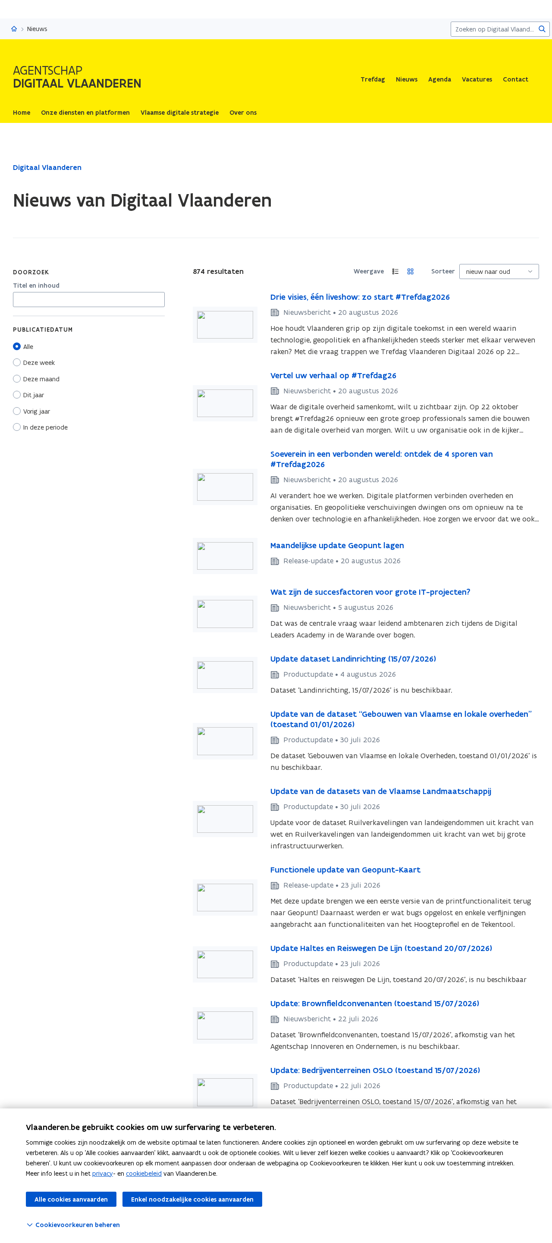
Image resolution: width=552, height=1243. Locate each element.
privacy (102, 1173)
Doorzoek (31, 272)
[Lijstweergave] (395, 271)
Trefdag (373, 79)
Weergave (369, 271)
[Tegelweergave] (410, 271)
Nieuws (406, 79)
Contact (515, 79)
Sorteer (443, 271)
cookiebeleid (144, 1173)
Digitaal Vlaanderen (47, 167)
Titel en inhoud (36, 285)
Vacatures (477, 79)
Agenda (439, 79)
